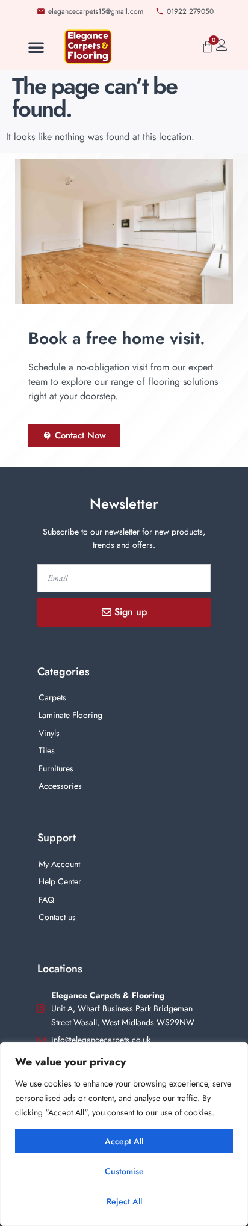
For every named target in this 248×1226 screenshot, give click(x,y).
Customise (124, 1171)
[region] (124, 1134)
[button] (36, 47)
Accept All (124, 1141)
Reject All (124, 1201)
